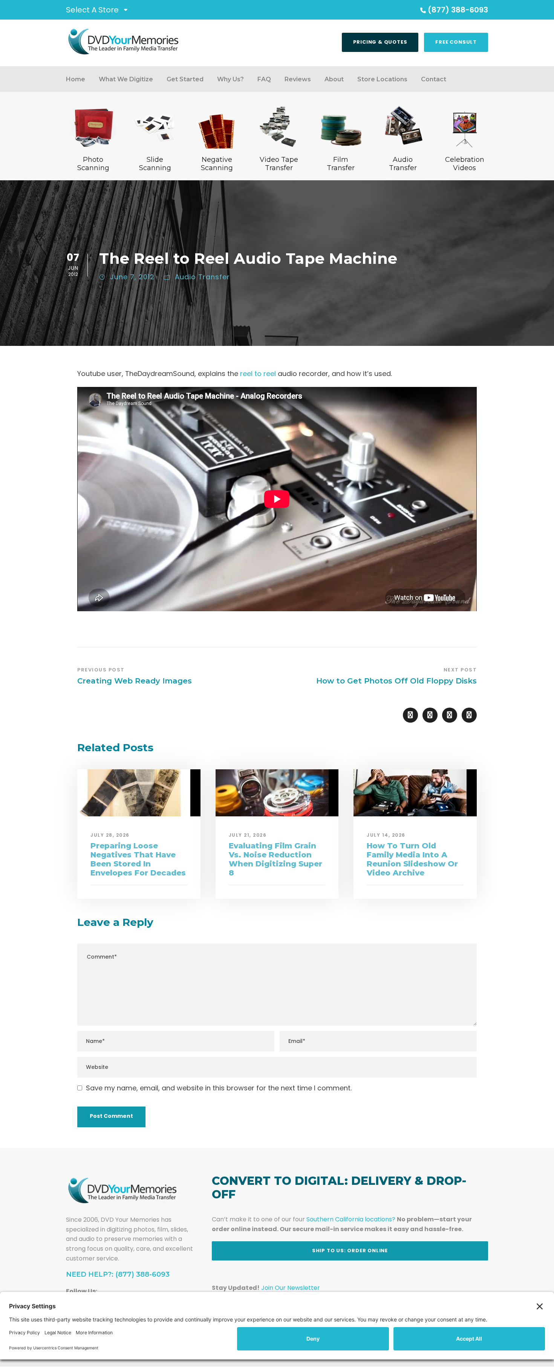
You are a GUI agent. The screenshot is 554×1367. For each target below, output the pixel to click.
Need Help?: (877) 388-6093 (118, 1274)
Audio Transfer (202, 277)
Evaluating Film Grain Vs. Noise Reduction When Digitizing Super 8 (275, 859)
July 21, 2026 (248, 835)
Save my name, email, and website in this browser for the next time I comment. (219, 1088)
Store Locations (382, 79)
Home (75, 79)
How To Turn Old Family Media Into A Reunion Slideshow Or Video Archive (412, 859)
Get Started (185, 79)
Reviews (298, 79)
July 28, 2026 (110, 835)
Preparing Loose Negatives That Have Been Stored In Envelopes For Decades (138, 859)
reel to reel (258, 373)
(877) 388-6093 (458, 10)
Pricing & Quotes (380, 42)
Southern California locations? (350, 1219)
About (334, 79)
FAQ (264, 79)
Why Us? (230, 79)
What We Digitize (126, 79)
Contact (433, 79)
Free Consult (456, 42)
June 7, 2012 (132, 277)
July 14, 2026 (386, 835)
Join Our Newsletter (290, 1287)
